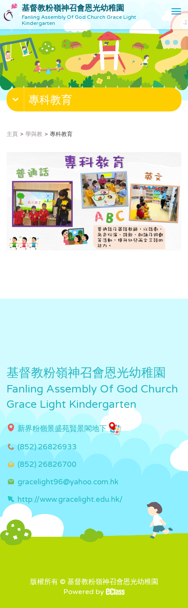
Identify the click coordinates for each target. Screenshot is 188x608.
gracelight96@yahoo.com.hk (67, 481)
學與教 (33, 134)
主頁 (12, 134)
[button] (95, 101)
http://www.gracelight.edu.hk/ (70, 499)
